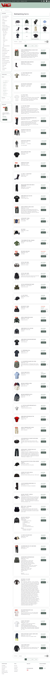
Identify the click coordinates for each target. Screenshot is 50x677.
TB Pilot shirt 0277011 (25, 372)
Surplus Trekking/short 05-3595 (27, 427)
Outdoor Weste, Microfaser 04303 (27, 556)
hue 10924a (23, 229)
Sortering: (15, 41)
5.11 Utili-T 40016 (24, 94)
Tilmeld (41, 668)
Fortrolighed (2, 1)
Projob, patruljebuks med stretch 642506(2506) (27, 185)
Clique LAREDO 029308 (25, 644)
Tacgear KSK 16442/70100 (26, 129)
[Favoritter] (46, 1)
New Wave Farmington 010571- (27, 394)
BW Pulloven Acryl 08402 (26, 151)
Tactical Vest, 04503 (25, 273)
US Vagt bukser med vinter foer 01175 (28, 483)
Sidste (36, 45)
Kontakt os (18, 1)
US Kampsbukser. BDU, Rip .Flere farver (28, 545)
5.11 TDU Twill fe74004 (25, 105)
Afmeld (45, 668)
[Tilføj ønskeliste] (47, 177)
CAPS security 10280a (25, 218)
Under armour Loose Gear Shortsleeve (28, 339)
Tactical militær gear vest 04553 (27, 284)
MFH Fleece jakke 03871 (25, 251)
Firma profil (13, 1)
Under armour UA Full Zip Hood (27, 328)
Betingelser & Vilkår (24, 1)
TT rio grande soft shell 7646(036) (27, 240)
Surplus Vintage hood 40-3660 (27, 317)
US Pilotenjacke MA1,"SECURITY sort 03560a (29, 438)
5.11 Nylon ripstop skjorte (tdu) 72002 (28, 361)
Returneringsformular (5, 672)
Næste (32, 45)
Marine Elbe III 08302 (25, 162)
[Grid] (45, 42)
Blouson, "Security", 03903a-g (27, 494)
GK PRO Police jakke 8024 (25, 140)
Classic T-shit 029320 (25, 620)
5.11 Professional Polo (25, 350)
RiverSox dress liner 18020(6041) (27, 61)
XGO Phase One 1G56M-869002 (26, 83)
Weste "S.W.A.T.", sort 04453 (26, 506)
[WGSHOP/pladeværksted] (6, 5)
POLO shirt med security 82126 (27, 609)
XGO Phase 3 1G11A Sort (25, 579)
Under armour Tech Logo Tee (26, 195)
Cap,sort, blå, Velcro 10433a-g (27, 472)
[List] (47, 42)
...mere (34, 57)
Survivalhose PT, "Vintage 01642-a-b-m (28, 449)
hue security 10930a (25, 306)
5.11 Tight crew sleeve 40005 (26, 72)
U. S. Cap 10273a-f (24, 295)
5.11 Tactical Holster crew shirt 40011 (28, 405)
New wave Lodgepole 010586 (26, 383)
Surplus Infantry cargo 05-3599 (27, 206)
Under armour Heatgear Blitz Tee (27, 416)
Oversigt (3, 673)
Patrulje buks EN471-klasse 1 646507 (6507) (29, 633)
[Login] (49, 1)
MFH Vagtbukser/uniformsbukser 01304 (28, 117)
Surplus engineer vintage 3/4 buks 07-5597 (6, 113)
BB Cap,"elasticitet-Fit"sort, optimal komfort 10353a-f (30, 462)
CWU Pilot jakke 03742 (25, 517)
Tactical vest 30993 (25, 262)
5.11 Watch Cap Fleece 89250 (26, 534)
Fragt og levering (8, 1)
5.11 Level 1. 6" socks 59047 (26, 173)
